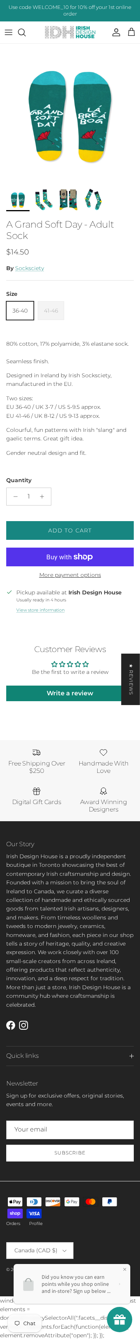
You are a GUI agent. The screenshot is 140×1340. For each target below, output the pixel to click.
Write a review (70, 693)
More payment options (70, 575)
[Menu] (8, 32)
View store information (40, 610)
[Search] (25, 32)
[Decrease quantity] (13, 496)
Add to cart (70, 530)
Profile (36, 1223)
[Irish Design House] (70, 32)
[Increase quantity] (44, 496)
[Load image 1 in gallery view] (70, 114)
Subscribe (70, 1153)
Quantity (19, 480)
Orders (13, 1223)
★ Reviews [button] (131, 679)
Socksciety (29, 268)
